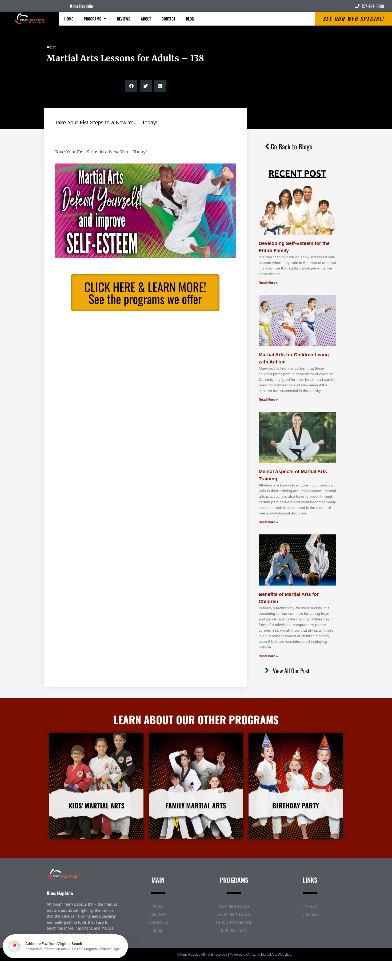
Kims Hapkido (81, 6)
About (146, 19)
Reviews (123, 19)
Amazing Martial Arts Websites (269, 954)
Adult (51, 47)
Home (68, 19)
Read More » (268, 283)
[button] (131, 86)
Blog (190, 19)
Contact (168, 19)
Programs (92, 19)
